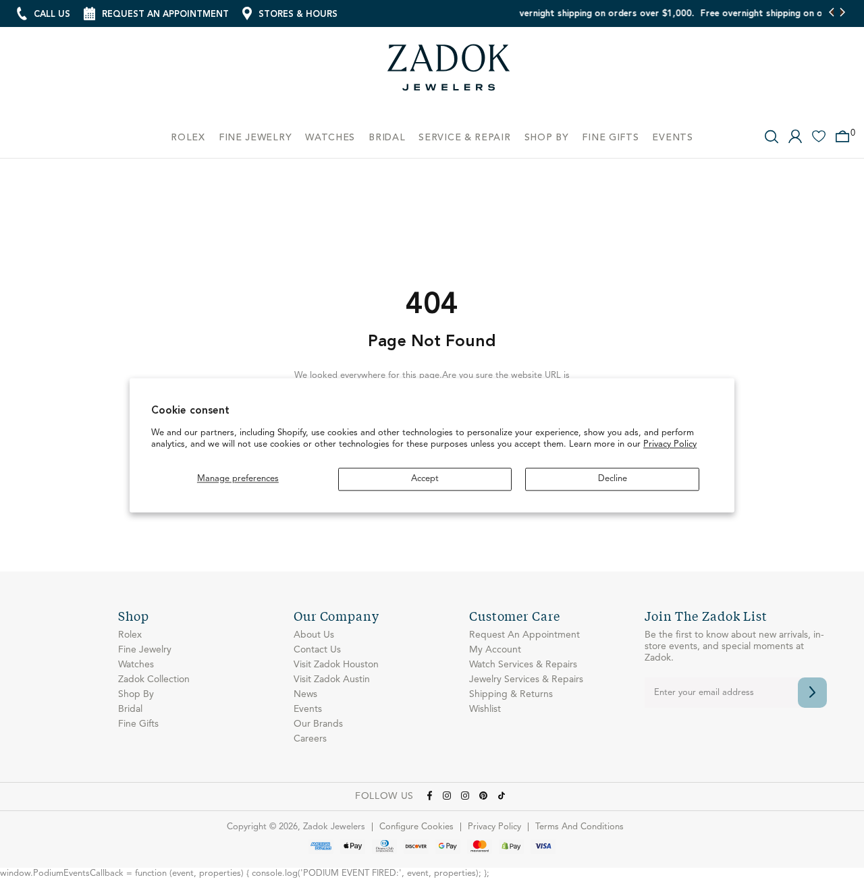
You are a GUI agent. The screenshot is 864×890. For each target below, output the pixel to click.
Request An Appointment (524, 635)
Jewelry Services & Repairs (526, 679)
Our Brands (318, 724)
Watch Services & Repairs (523, 664)
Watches (136, 664)
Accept (425, 478)
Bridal (130, 709)
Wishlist (485, 709)
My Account (495, 650)
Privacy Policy (670, 445)
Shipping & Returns (511, 694)
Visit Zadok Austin (332, 679)
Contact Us (317, 650)
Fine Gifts (138, 724)
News (305, 694)
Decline (612, 478)
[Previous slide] (832, 13)
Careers (310, 739)
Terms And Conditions (579, 827)
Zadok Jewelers (449, 72)
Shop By (136, 694)
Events (308, 709)
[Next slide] (842, 13)
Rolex (130, 635)
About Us (314, 635)
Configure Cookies (416, 827)
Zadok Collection (154, 679)
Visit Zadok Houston (336, 664)
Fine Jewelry (144, 650)
